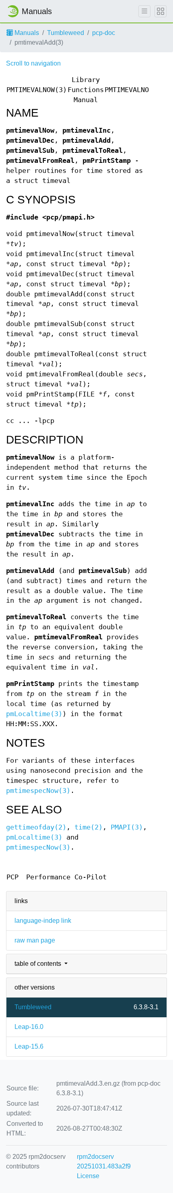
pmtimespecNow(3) (38, 791)
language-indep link (42, 920)
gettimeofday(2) (36, 827)
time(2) (88, 827)
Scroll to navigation (33, 63)
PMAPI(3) (127, 827)
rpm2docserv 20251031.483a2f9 (104, 1161)
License (88, 1175)
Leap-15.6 (28, 1046)
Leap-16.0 (28, 1026)
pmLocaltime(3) (34, 714)
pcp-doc (103, 32)
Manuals (26, 32)
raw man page (34, 940)
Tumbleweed (65, 32)
